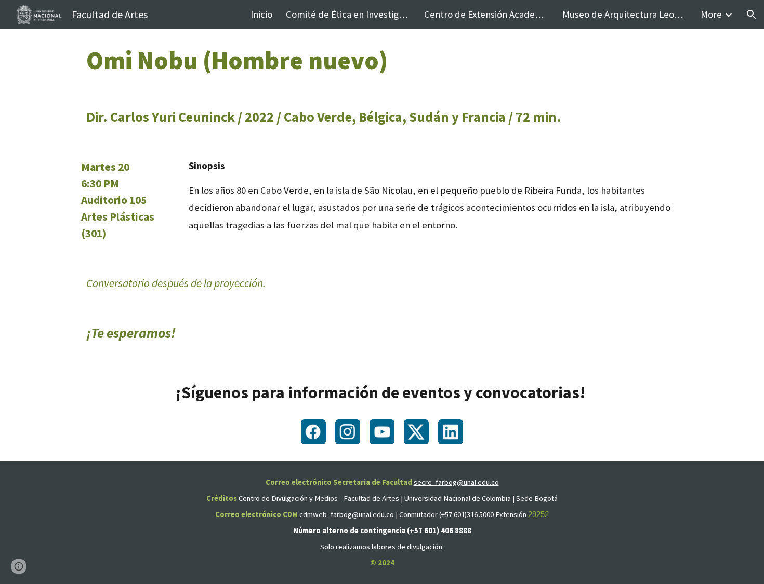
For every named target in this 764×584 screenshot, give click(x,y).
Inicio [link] (261, 14)
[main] (382, 61)
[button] (751, 14)
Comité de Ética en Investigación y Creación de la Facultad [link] (348, 14)
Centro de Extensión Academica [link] (486, 14)
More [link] (711, 14)
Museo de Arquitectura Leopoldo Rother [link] (624, 14)
